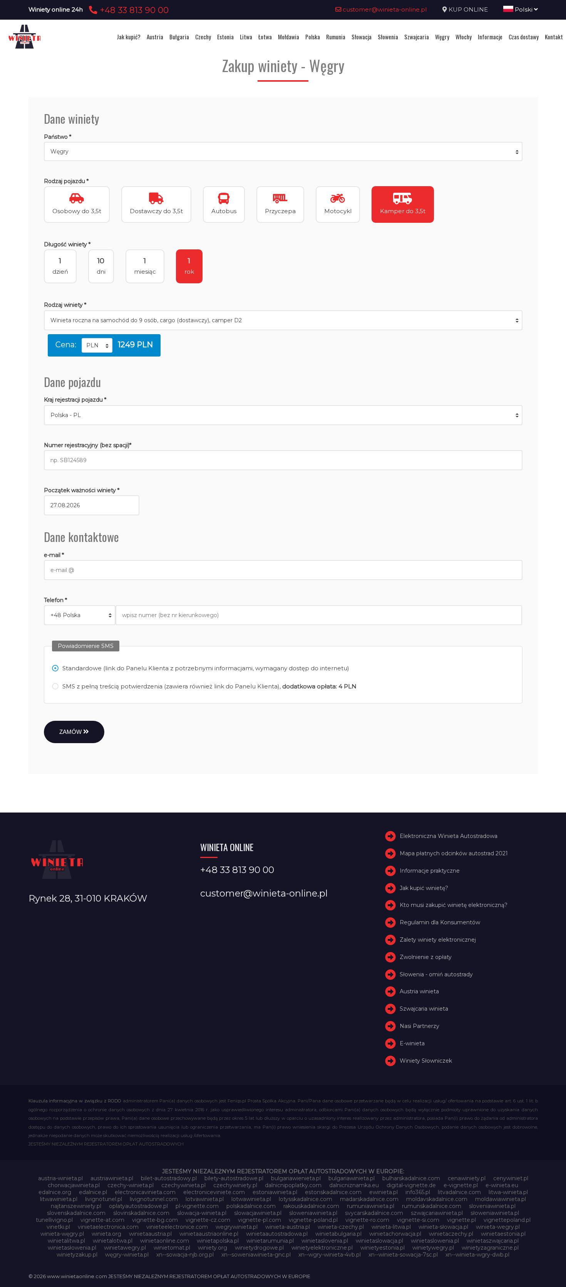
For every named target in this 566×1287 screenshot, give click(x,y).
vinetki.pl (58, 1226)
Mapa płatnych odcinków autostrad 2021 (454, 853)
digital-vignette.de (411, 1185)
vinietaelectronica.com (108, 1226)
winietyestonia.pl (382, 1247)
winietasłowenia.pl (72, 1247)
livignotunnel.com (154, 1199)
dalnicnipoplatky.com (293, 1185)
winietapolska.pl (218, 1240)
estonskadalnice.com (333, 1192)
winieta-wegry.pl (498, 1226)
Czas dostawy (524, 36)
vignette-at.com (102, 1219)
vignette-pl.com (259, 1219)
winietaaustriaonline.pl (208, 1233)
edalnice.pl (93, 1192)
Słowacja (362, 36)
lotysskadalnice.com (305, 1199)
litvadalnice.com (459, 1192)
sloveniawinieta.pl (492, 1206)
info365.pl (417, 1192)
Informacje (490, 36)
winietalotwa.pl (112, 1240)
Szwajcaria (416, 36)
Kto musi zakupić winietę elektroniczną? (453, 905)
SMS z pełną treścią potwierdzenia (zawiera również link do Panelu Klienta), (209, 686)
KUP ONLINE (468, 9)
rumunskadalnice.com (431, 1206)
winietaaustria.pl (150, 1233)
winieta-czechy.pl (341, 1226)
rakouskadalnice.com (311, 1206)
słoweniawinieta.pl (495, 1213)
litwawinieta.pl (58, 1199)
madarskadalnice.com (369, 1199)
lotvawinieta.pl (205, 1199)
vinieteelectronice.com (177, 1226)
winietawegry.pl (125, 1247)
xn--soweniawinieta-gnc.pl (256, 1254)
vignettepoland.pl (507, 1219)
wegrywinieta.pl (237, 1226)
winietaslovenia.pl (324, 1240)
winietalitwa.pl (66, 1240)
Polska (312, 36)
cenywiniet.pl (510, 1178)
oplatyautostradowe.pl (138, 1206)
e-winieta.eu (502, 1185)
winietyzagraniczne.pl (490, 1247)
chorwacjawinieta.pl (74, 1185)
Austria (155, 36)
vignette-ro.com (367, 1219)
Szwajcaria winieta (424, 1008)
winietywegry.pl (433, 1247)
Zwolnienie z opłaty (426, 957)
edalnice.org (55, 1192)
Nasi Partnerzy (419, 1026)
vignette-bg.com (155, 1219)
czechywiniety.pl (235, 1185)
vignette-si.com (418, 1219)
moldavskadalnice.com (436, 1199)
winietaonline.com (164, 1240)
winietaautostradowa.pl (277, 1233)
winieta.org (106, 1233)
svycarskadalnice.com (374, 1213)
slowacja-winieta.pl (201, 1213)
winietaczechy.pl (451, 1233)
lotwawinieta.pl (251, 1199)
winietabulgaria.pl (338, 1233)
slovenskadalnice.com (76, 1213)
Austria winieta (419, 991)
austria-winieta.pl (60, 1178)
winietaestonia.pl (503, 1233)
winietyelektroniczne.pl (322, 1247)
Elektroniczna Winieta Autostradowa (448, 836)
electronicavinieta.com (145, 1192)
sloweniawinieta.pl (313, 1213)
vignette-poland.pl (313, 1219)
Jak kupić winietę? (424, 888)
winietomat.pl (172, 1247)
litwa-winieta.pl (508, 1192)
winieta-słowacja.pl (443, 1226)
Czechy (203, 36)
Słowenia (388, 36)
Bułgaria (179, 36)
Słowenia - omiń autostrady (436, 974)
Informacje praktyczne (430, 870)
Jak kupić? (129, 36)
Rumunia (335, 36)
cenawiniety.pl (467, 1178)
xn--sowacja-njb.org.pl (185, 1254)
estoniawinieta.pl (275, 1192)
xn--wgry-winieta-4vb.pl (329, 1254)
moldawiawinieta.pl (500, 1199)
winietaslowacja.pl (379, 1240)
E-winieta (412, 1043)
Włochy (463, 36)
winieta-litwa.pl (391, 1226)
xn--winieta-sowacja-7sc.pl (403, 1254)
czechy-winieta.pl (130, 1185)
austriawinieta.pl (111, 1178)
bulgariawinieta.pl (351, 1178)
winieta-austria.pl (287, 1226)
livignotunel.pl (103, 1199)
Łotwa (265, 36)
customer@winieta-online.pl (384, 9)
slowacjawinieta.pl (257, 1213)
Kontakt (554, 36)
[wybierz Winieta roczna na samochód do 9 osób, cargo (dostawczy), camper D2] (283, 320)
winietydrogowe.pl (259, 1247)
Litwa (246, 36)
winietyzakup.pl (77, 1254)
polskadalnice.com (251, 1206)
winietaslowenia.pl (435, 1240)
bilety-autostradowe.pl (233, 1178)
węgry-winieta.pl (127, 1254)
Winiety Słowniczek (426, 1060)
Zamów (71, 731)
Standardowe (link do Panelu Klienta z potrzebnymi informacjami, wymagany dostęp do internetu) (205, 668)
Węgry (442, 36)
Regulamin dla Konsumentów (440, 922)
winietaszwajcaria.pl (493, 1240)
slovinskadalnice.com (141, 1213)
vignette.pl (461, 1219)
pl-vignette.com (197, 1206)
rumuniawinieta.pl (370, 1206)
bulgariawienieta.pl (296, 1178)
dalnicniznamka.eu (354, 1185)
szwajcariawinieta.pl (437, 1213)
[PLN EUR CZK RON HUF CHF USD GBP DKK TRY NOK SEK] (97, 345)
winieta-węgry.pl (62, 1233)
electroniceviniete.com (214, 1192)
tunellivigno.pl (54, 1219)
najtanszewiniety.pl (76, 1206)
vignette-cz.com (208, 1219)
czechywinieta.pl (183, 1185)
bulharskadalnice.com (411, 1178)
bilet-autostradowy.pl (169, 1178)
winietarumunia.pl (270, 1240)
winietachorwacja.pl (395, 1233)
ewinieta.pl (383, 1192)
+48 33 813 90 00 (133, 10)
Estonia (225, 36)
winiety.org (212, 1247)
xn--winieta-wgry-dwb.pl (477, 1254)
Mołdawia (288, 36)
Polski (523, 9)
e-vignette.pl (461, 1185)
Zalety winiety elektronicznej (438, 939)
